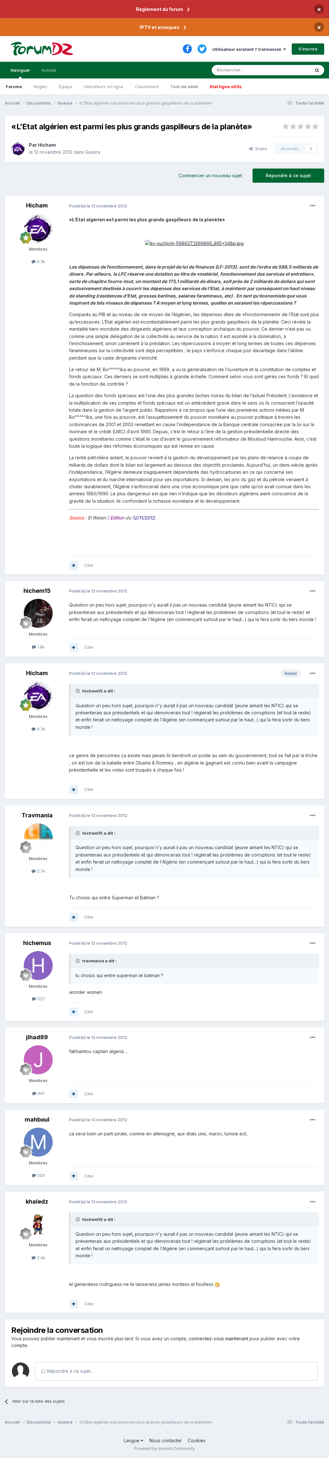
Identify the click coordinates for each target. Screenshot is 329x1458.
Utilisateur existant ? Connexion (247, 49)
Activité (48, 70)
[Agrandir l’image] (194, 243)
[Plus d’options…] (312, 206)
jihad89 (37, 1037)
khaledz (37, 1201)
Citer (89, 565)
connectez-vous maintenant (218, 1338)
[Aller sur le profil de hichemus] (38, 965)
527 (40, 998)
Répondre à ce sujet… (70, 1371)
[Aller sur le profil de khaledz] (38, 1224)
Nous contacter (165, 1440)
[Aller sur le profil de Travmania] (38, 837)
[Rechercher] (317, 70)
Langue (132, 1440)
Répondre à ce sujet (288, 175)
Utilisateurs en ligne (103, 86)
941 (40, 1093)
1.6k (40, 646)
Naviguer (20, 70)
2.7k (40, 871)
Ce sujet (293, 70)
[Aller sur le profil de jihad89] (38, 1059)
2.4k (40, 1257)
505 (40, 1175)
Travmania (37, 815)
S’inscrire (307, 48)
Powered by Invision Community (164, 1448)
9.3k (40, 261)
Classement (147, 86)
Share (260, 148)
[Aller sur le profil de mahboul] (38, 1142)
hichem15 (37, 590)
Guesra (92, 152)
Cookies (197, 1440)
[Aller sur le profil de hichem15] (38, 613)
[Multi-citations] (73, 565)
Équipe (65, 86)
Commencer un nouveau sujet (210, 175)
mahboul (37, 1119)
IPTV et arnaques (160, 27)
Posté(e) (98, 205)
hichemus (37, 943)
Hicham (47, 145)
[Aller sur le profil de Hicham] (18, 149)
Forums (14, 86)
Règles (40, 86)
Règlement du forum (159, 9)
